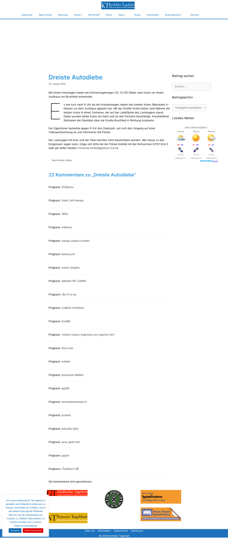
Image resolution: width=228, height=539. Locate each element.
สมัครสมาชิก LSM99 (74, 281)
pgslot (65, 455)
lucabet (66, 415)
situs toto (67, 348)
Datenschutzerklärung (33, 530)
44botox (67, 227)
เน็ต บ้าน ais (69, 294)
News (69, 160)
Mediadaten (104, 530)
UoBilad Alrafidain (73, 307)
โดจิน (65, 214)
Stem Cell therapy (73, 200)
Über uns (90, 530)
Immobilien (153, 14)
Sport (121, 14)
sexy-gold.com (71, 442)
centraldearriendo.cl (74, 401)
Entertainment (173, 14)
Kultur (109, 14)
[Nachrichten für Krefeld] (118, 5)
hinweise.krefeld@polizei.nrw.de (98, 148)
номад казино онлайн (76, 240)
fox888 (66, 321)
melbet (66, 361)
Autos (137, 14)
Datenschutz (121, 530)
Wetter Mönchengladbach (196, 127)
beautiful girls (70, 428)
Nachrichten (45, 14)
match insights (71, 267)
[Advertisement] (114, 42)
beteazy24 (68, 254)
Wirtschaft (94, 14)
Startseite (27, 14)
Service (194, 14)
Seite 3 (78, 14)
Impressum (137, 530)
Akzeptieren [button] (15, 530)
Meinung (63, 14)
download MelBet (72, 375)
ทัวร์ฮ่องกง (67, 187)
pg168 (65, 388)
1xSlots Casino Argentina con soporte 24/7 (88, 334)
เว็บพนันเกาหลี (70, 468)
